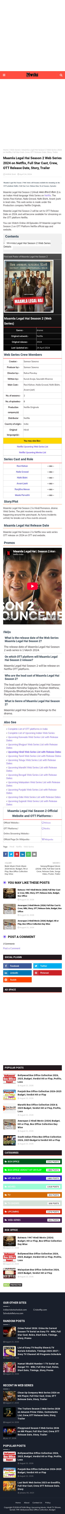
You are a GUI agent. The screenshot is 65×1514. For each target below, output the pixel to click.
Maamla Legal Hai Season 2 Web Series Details (27, 245)
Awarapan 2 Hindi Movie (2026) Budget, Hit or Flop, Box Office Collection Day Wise (38, 922)
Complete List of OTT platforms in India (27, 729)
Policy (47, 1502)
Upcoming (30, 1211)
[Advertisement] (32, 35)
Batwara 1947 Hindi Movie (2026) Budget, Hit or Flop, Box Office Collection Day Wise (40, 1240)
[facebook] (17, 966)
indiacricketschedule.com (15, 1309)
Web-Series (15, 150)
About (26, 1502)
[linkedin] (17, 972)
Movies (30, 1186)
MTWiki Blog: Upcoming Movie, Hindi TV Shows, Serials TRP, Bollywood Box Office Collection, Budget (35, 1508)
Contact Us (37, 1502)
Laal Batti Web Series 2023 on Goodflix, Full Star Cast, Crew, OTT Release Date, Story (39, 1485)
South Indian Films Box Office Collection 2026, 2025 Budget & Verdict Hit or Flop (39, 1138)
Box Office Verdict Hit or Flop (30, 1170)
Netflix (47, 195)
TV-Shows (30, 1203)
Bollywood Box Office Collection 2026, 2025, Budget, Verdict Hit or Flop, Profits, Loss (40, 1078)
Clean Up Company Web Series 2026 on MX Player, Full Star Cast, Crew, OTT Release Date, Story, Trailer (39, 1396)
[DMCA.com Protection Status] (12, 1286)
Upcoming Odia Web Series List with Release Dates (34, 797)
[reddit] (17, 979)
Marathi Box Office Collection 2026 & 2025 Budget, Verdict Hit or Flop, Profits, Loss (39, 1108)
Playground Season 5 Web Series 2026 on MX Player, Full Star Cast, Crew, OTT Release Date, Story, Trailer (38, 1431)
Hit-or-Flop (30, 1178)
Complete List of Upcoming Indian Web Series (31, 733)
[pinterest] (47, 972)
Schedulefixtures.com (13, 1313)
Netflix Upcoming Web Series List (32, 446)
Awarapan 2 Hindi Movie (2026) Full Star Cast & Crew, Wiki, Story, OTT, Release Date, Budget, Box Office (40, 908)
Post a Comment (11, 948)
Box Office (30, 1161)
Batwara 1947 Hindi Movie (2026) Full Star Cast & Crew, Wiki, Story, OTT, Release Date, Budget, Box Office (39, 893)
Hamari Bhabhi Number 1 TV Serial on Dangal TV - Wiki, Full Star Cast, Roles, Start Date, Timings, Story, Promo (38, 1367)
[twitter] (47, 966)
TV (30, 1195)
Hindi (12, 846)
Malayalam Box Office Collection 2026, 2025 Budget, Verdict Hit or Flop (38, 1271)
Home (6, 150)
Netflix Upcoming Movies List (32, 452)
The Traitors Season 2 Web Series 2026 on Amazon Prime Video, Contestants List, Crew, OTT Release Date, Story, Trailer (39, 1413)
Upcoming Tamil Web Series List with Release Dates (34, 756)
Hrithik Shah (10, 174)
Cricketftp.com (40, 1309)
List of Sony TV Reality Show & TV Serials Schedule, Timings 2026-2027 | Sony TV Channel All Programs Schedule (39, 1350)
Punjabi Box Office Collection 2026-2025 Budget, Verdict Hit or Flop (40, 1093)
